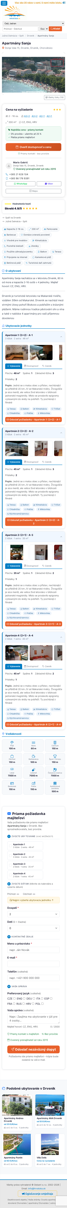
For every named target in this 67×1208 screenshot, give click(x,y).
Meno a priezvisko (19, 943)
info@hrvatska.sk (37, 1188)
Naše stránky (34, 1200)
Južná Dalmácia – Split (13, 35)
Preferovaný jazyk (24, 993)
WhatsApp (22, 183)
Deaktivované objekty (17, 1200)
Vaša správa (20, 1010)
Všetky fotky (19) (56, 97)
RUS (19, 1003)
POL (38, 1003)
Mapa (35, 191)
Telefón (17, 971)
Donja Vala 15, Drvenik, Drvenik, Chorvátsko (29, 48)
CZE (10, 998)
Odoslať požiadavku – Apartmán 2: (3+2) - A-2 (35, 522)
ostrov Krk (54, 1203)
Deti (16, 921)
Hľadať (56, 28)
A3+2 (27, 116)
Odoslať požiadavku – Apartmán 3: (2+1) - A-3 (35, 624)
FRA (10, 1003)
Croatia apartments (49, 1200)
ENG (20, 998)
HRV (29, 1003)
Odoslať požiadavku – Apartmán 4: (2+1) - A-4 (35, 724)
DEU (30, 998)
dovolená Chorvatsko (17, 1203)
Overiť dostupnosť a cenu (35, 147)
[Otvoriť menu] (4, 3)
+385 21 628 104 (18, 174)
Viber (50, 183)
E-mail (12, 957)
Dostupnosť (32, 366)
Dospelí (13, 907)
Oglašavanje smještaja (39, 1193)
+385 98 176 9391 (19, 178)
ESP (47, 998)
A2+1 (42, 116)
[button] (33, 207)
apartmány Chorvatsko (38, 1203)
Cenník (48, 366)
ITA (38, 998)
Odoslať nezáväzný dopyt (35, 1049)
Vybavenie (15, 366)
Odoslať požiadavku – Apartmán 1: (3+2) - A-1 (35, 419)
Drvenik (30, 35)
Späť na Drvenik (13, 217)
